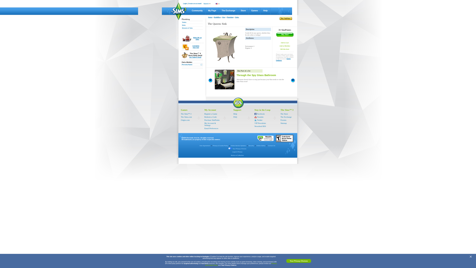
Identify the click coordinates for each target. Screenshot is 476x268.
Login (185, 3)
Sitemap (284, 123)
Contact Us (271, 145)
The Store (284, 114)
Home (210, 17)
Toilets (184, 22)
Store (243, 11)
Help (265, 11)
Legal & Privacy (237, 152)
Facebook (261, 114)
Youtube (260, 117)
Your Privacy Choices (299, 261)
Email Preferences (211, 128)
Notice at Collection (237, 155)
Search (206, 4)
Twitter (259, 120)
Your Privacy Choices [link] (239, 149)
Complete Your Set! (196, 47)
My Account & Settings (210, 124)
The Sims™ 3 (186, 114)
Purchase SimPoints (212, 120)
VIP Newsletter (260, 123)
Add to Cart (285, 43)
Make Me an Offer (197, 38)
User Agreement (205, 145)
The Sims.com (186, 117)
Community (197, 11)
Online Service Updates (238, 145)
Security (251, 145)
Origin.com (185, 120)
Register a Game (210, 114)
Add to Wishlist (285, 46)
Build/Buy (217, 17)
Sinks (184, 25)
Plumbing (230, 17)
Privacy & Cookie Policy (220, 145)
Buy (223, 17)
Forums (283, 120)
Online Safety (261, 145)
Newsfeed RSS (260, 126)
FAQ (235, 117)
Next (293, 80)
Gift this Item (284, 49)
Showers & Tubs (187, 28)
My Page (212, 11)
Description (250, 29)
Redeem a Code (210, 117)
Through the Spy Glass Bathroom (256, 75)
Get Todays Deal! (195, 57)
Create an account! (195, 3)
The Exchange (228, 11)
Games (254, 11)
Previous (210, 80)
